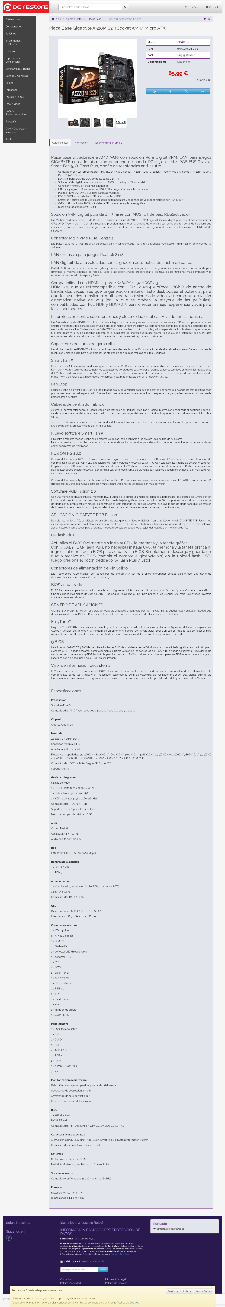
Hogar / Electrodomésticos (16, 113)
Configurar (173, 1291)
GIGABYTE (183, 42)
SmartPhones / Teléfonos (13, 42)
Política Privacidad (70, 1283)
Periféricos (11, 89)
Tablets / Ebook (14, 97)
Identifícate (193, 7)
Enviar (103, 1269)
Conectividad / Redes (17, 68)
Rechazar (186, 1291)
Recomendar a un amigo (108, 142)
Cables (9, 82)
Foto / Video (12, 104)
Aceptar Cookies (203, 1291)
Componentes (13, 26)
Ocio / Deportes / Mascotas (15, 130)
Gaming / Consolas (16, 75)
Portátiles (10, 33)
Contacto (214, 7)
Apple (8, 139)
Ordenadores (13, 19)
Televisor (10, 51)
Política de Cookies (128, 1302)
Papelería (10, 121)
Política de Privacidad (120, 1254)
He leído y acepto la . (85, 1261)
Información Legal (115, 1279)
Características (60, 142)
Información (81, 142)
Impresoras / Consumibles (13, 60)
